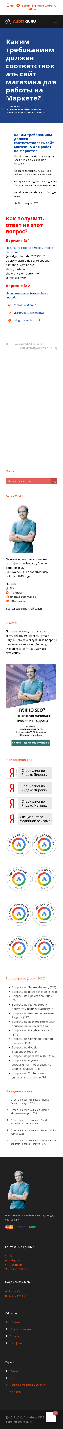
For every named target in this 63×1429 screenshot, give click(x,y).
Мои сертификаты (20, 1329)
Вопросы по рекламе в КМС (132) (33, 1056)
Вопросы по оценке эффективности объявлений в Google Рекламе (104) (32, 1064)
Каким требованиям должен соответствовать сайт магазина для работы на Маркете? (34, 142)
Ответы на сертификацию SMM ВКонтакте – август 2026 (29, 1121)
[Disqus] (31, 411)
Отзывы (14, 1336)
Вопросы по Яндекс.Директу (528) (34, 987)
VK (35, 9)
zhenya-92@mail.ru (46, 5)
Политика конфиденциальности (28, 1384)
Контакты (15, 1391)
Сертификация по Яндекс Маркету (26, 112)
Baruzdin (14, 106)
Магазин (14, 1371)
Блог (12, 1378)
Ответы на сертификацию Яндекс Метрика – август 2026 (30, 1111)
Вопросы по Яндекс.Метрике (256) (34, 992)
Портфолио (16, 1343)
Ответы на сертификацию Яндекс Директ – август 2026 (30, 1101)
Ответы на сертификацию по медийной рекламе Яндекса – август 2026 (33, 1142)
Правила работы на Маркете (27, 109)
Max (12, 5)
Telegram (25, 5)
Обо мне (15, 1322)
